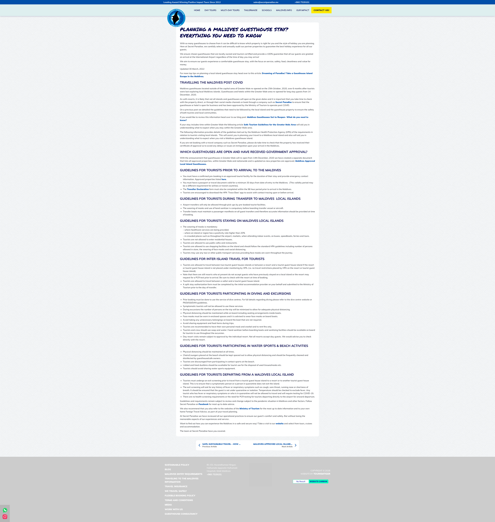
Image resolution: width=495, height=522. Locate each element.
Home (197, 10)
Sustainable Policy (177, 464)
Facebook (203, 404)
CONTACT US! (321, 10)
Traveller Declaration (198, 189)
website (280, 423)
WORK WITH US (174, 509)
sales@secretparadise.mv (265, 2)
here (223, 179)
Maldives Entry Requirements (183, 474)
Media (168, 504)
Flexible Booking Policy (180, 495)
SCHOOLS (267, 10)
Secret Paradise (283, 102)
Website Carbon (318, 481)
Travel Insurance (176, 486)
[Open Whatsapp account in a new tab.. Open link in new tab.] (5, 510)
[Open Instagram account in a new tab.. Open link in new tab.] (5, 516)
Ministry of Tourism (249, 408)
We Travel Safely (176, 491)
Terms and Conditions (179, 500)
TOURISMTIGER (322, 473)
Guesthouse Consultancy (181, 513)
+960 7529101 (302, 2)
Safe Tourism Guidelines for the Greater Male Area (269, 124)
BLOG (168, 469)
